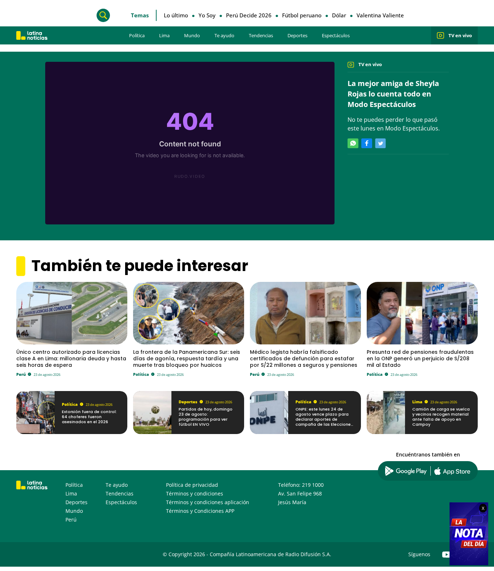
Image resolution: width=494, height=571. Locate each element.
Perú (21, 374)
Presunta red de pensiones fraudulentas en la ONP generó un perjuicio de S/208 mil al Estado (420, 358)
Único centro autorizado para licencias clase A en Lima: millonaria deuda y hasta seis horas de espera (71, 358)
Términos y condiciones (194, 493)
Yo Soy (207, 15)
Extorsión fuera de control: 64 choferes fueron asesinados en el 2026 (89, 417)
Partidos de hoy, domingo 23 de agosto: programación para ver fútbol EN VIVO (206, 417)
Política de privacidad (192, 484)
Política (137, 35)
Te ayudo (224, 35)
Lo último (176, 15)
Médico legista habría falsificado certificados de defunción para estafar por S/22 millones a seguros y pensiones (303, 358)
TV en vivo (460, 35)
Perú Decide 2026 (249, 15)
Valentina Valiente (380, 15)
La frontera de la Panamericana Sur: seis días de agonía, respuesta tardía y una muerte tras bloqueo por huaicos (186, 358)
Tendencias (261, 35)
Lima (164, 35)
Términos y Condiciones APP (200, 510)
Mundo (192, 35)
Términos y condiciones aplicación (207, 502)
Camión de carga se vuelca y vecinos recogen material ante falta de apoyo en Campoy (441, 417)
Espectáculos (336, 35)
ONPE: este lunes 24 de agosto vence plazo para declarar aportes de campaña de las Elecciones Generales (324, 419)
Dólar (339, 15)
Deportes (297, 35)
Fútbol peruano (301, 15)
